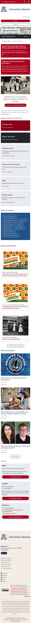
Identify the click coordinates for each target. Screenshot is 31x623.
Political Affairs (19, 228)
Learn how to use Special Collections (15, 105)
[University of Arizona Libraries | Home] (15, 9)
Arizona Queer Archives (10, 220)
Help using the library (6, 560)
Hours (4, 466)
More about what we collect (11, 235)
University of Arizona (9, 231)
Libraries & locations (6, 558)
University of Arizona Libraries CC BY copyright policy (19, 591)
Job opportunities (5, 566)
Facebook (4, 573)
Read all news (15, 456)
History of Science (8, 224)
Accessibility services (6, 564)
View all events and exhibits (15, 346)
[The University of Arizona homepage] (8, 2)
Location (5, 484)
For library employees (6, 568)
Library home (7, 41)
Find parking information (15, 498)
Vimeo (4, 579)
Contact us (5, 505)
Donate (15, 24)
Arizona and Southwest (9, 216)
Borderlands (23, 220)
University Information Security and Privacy (15, 617)
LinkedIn (4, 577)
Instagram (4, 575)
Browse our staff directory (15, 517)
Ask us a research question (9, 513)
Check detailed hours (15, 477)
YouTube (4, 581)
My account (26, 17)
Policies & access (5, 562)
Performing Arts (8, 228)
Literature (19, 224)
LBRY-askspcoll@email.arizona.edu (14, 510)
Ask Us (15, 21)
